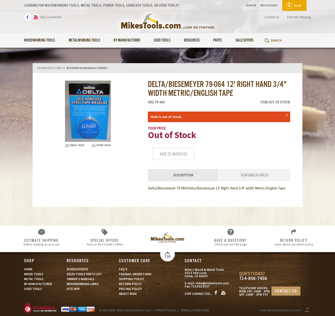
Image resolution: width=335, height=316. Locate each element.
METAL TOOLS (33, 279)
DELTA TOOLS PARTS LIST (84, 274)
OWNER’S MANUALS (80, 279)
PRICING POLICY (130, 288)
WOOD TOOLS (33, 274)
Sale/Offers (244, 40)
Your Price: (157, 128)
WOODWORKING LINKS (83, 284)
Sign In (251, 5)
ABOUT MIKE (128, 293)
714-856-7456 (253, 278)
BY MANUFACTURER (38, 284)
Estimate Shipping (299, 17)
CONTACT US (286, 291)
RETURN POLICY (130, 284)
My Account (269, 5)
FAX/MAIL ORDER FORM (135, 274)
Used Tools (162, 40)
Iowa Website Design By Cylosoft (280, 310)
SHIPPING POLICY (131, 279)
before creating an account (41, 242)
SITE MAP (73, 288)
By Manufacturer (127, 40)
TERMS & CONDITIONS (194, 310)
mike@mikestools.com (212, 283)
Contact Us (271, 17)
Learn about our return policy (293, 242)
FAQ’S (123, 269)
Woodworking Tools (39, 40)
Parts (217, 40)
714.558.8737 (200, 286)
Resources (192, 40)
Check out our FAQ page (230, 242)
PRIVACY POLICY (166, 310)
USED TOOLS (33, 288)
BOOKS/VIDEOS (77, 269)
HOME (28, 269)
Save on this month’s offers (105, 242)
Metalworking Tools (84, 40)
